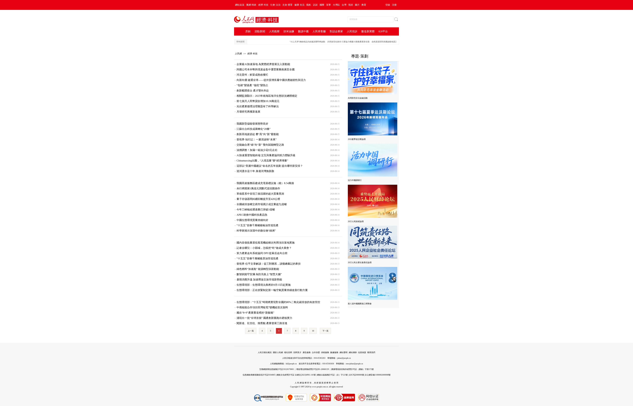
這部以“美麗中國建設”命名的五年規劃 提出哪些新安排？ (270, 165)
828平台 (383, 31)
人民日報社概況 (265, 352)
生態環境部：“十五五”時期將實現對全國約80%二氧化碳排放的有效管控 (278, 302)
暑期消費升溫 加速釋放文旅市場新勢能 (259, 279)
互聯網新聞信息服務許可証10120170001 (276, 369)
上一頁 (251, 331)
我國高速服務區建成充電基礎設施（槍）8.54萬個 (265, 183)
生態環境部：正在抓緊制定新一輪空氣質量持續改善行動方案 (272, 290)
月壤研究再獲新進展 (248, 111)
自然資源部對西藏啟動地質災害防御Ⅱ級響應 (383, 42)
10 (313, 331)
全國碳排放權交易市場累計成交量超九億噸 (262, 204)
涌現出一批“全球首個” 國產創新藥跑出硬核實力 (264, 318)
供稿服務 (325, 352)
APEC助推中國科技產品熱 (252, 214)
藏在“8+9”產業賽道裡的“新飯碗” (255, 312)
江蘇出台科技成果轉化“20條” (254, 129)
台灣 (344, 5)
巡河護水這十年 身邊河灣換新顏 (255, 171)
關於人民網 (278, 352)
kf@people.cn (291, 363)
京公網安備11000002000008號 (378, 375)
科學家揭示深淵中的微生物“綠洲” (256, 230)
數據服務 (334, 352)
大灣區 (336, 5)
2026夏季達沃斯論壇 (357, 139)
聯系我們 (371, 352)
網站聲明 (343, 352)
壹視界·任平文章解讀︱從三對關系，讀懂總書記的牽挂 (269, 263)
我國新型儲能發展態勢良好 (252, 123)
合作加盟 (316, 352)
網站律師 (353, 352)
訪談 (315, 5)
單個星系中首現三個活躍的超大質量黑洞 (260, 193)
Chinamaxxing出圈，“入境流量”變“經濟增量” (262, 160)
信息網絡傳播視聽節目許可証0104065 (259, 375)
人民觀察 (274, 31)
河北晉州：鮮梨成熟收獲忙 (252, 74)
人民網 (238, 53)
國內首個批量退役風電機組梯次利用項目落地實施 (266, 242)
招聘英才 (297, 352)
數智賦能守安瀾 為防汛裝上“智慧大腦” (259, 274)
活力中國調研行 (355, 180)
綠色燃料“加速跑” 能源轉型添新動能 (258, 269)
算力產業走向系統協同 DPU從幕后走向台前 (262, 253)
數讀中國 (303, 31)
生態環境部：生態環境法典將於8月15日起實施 (264, 284)
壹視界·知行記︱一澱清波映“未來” (257, 139)
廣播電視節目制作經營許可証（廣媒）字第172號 (352, 369)
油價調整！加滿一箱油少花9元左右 (257, 150)
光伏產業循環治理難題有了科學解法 (258, 106)
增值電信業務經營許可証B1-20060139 (312, 369)
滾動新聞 (260, 31)
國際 (322, 5)
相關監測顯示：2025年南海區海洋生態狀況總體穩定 (267, 95)
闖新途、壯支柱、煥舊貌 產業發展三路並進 (262, 323)
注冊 (394, 5)
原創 (248, 31)
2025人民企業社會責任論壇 (360, 262)
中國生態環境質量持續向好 (252, 220)
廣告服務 (307, 352)
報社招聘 (288, 352)
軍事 (328, 5)
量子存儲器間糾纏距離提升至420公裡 (258, 199)
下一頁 (325, 331)
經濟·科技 (263, 5)
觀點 (308, 5)
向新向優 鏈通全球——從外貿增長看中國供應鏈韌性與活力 (271, 80)
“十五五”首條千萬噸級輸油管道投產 (257, 225)
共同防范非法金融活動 (358, 98)
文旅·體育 (287, 5)
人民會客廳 (319, 31)
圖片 (357, 5)
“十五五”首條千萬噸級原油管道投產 (257, 258)
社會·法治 (275, 5)
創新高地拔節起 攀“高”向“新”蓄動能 (258, 134)
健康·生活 (299, 5)
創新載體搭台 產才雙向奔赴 (253, 90)
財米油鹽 (289, 31)
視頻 (350, 5)
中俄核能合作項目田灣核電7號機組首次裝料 (262, 307)
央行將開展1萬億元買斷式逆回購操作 (258, 188)
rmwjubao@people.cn (354, 363)
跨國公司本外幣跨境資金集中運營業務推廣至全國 (266, 69)
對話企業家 (336, 31)
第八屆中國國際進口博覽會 (360, 304)
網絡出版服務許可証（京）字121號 (332, 375)
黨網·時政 (251, 5)
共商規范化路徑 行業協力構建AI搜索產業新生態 (340, 42)
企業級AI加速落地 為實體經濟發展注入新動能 (263, 64)
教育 (364, 5)
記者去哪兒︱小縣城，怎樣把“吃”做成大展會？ (264, 247)
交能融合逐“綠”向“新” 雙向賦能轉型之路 (260, 144)
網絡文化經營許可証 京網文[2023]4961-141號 (296, 375)
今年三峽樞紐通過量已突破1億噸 (256, 209)
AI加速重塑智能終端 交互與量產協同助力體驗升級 (266, 155)
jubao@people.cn (344, 358)
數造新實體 (368, 31)
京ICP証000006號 (356, 375)
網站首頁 (239, 5)
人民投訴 (352, 31)
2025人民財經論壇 (356, 221)
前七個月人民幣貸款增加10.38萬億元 (258, 101)
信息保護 (362, 352)
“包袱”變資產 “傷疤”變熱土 (252, 85)
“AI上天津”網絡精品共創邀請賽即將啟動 (299, 42)
